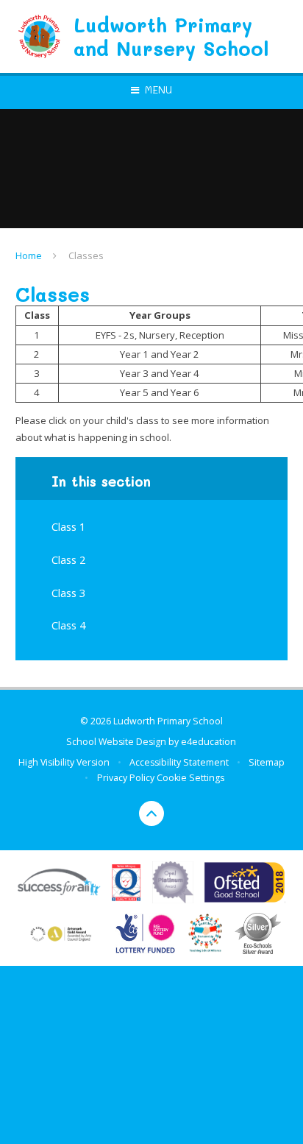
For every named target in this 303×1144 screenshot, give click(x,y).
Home (28, 255)
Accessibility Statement (179, 762)
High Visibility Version (64, 762)
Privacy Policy (125, 778)
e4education (208, 741)
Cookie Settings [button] (190, 778)
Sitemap (267, 762)
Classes (86, 255)
